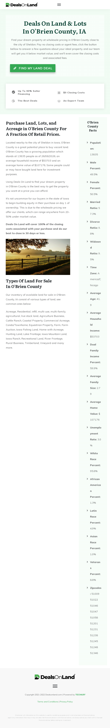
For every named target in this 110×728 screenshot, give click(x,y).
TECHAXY (80, 694)
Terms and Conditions (47, 701)
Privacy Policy (66, 701)
